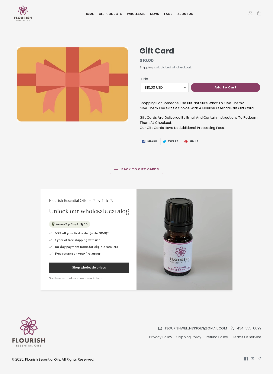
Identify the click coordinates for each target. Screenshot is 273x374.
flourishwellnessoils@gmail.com (196, 328)
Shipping (146, 67)
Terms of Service (246, 337)
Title (144, 79)
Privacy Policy (160, 337)
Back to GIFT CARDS (140, 169)
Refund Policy (217, 337)
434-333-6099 (249, 328)
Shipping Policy (188, 337)
